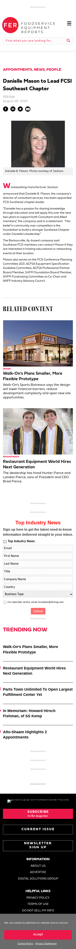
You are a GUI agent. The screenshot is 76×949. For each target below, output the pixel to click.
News (39, 70)
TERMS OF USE (38, 904)
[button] (38, 814)
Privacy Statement (46, 943)
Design (7, 369)
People (53, 70)
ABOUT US (38, 866)
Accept (38, 934)
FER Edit (9, 97)
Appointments (17, 70)
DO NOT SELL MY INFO (38, 910)
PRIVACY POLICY (38, 897)
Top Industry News (21, 541)
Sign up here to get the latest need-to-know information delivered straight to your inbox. (38, 532)
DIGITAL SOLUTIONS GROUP (38, 878)
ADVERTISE (38, 872)
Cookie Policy (25, 943)
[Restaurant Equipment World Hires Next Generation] (38, 431)
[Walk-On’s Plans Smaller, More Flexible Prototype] (38, 343)
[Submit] (68, 41)
